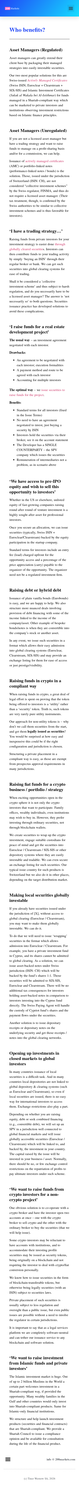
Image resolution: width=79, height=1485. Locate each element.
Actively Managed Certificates (47, 80)
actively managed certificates (44, 161)
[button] (70, 8)
